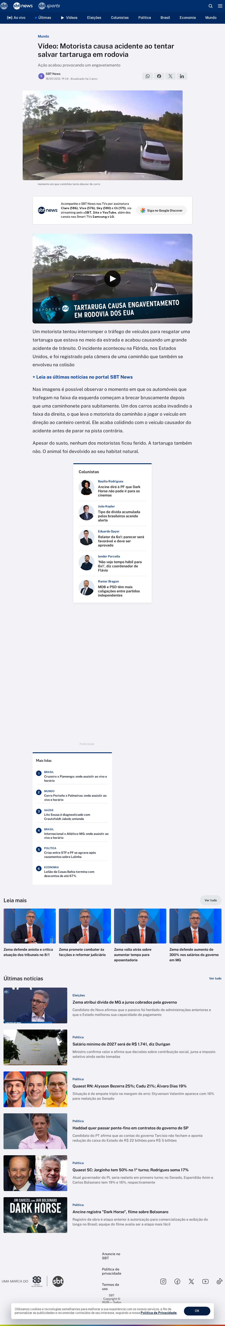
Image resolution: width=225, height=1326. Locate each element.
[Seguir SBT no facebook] (177, 1281)
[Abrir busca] (210, 6)
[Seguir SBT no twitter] (191, 1281)
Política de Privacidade (159, 1313)
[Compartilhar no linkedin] (182, 76)
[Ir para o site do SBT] (58, 1281)
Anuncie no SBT (111, 1256)
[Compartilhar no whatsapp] (147, 76)
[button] (30, 939)
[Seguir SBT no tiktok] (219, 1281)
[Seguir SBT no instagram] (163, 1281)
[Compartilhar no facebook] (159, 76)
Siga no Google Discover (165, 210)
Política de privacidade (111, 1271)
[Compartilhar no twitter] (170, 76)
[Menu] (220, 6)
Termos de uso (110, 1287)
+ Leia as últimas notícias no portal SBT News (83, 377)
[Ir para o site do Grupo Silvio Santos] (24, 1281)
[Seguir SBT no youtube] (205, 1281)
